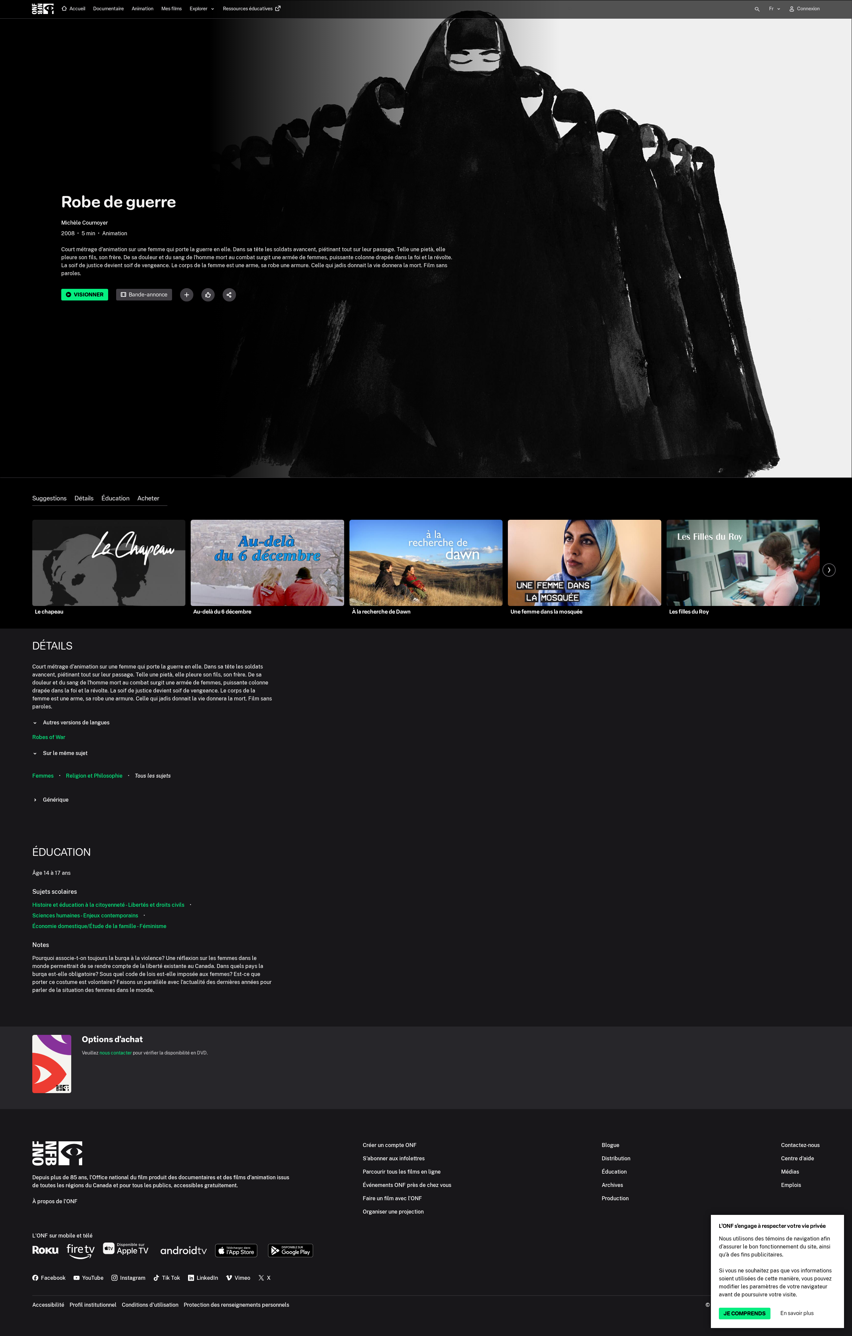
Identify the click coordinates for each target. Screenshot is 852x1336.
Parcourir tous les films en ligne (402, 1172)
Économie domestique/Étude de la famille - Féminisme (99, 926)
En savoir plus (797, 1313)
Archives (612, 1185)
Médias (790, 1172)
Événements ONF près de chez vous (407, 1185)
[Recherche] (757, 9)
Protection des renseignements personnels (236, 1305)
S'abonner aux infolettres (394, 1158)
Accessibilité (48, 1305)
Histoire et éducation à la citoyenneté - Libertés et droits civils (108, 905)
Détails (84, 498)
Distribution (616, 1158)
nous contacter (116, 1052)
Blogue (610, 1145)
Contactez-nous (800, 1145)
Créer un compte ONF (390, 1145)
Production (615, 1198)
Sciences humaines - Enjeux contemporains (85, 915)
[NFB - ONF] (43, 9)
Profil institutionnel (93, 1305)
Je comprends (745, 1313)
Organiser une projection (393, 1212)
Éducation (115, 498)
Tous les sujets (153, 776)
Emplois (791, 1185)
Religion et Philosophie (94, 776)
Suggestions (49, 498)
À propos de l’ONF (55, 1201)
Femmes (43, 776)
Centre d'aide (797, 1158)
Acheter (148, 498)
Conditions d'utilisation (150, 1305)
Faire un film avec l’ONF (392, 1198)
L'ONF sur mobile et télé (62, 1236)
